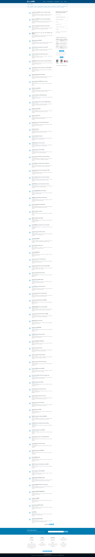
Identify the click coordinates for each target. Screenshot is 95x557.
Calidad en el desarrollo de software (37, 211)
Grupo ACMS (35, 444)
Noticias (67, 4)
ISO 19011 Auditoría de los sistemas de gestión (38, 334)
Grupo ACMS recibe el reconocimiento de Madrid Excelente (40, 122)
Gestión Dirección (54, 6)
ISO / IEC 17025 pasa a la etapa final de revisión (38, 286)
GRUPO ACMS (35, 13)
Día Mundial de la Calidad (35, 129)
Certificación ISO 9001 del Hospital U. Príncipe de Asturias (40, 484)
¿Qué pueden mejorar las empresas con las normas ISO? (40, 47)
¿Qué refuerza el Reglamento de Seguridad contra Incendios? (41, 25)
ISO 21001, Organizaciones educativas (37, 320)
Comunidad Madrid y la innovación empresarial (38, 443)
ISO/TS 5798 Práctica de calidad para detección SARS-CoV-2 (40, 163)
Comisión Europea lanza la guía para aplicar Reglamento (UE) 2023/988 (42, 33)
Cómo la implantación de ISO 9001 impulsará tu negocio (40, 81)
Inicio (64, 4)
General (28, 6)
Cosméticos (49, 6)
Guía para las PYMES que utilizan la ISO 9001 (38, 368)
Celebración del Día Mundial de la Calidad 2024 (38, 74)
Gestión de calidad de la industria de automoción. (39, 395)
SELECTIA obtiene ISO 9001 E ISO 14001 (37, 518)
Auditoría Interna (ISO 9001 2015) (36, 327)
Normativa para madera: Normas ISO (37, 347)
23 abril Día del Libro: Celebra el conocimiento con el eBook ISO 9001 (41, 67)
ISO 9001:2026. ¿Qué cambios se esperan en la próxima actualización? (42, 60)
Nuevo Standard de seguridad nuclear (37, 245)
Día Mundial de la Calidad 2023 (36, 88)
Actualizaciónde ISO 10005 (35, 238)
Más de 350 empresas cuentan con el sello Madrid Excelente (40, 436)
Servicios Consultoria (50, 1)
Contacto (65, 1)
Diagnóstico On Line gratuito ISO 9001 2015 (38, 450)
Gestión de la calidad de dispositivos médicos (38, 272)
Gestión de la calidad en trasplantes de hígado (38, 354)
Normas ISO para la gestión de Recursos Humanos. (39, 388)
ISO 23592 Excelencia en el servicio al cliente (38, 142)
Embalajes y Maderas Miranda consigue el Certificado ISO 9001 (40, 265)
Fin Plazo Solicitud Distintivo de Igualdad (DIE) (38, 204)
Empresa (44, 1)
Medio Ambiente (59, 6)
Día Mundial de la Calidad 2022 (36, 108)
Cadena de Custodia (41, 6)
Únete (61, 1)
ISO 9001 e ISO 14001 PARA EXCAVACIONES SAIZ (38, 491)
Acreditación (35, 6)
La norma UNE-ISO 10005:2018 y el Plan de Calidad (39, 190)
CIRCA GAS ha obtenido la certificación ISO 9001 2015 (39, 416)
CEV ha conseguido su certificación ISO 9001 (38, 470)
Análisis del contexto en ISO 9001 (36, 409)
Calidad (45, 6)
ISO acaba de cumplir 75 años (36, 115)
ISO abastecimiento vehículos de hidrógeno (38, 402)
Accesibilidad (31, 6)
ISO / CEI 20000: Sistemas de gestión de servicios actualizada (40, 224)
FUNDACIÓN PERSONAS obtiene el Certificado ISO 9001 (39, 306)
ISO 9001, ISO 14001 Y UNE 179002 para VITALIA (38, 477)
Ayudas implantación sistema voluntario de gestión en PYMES (40, 170)
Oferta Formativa (57, 1)
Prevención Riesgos (65, 6)
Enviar (61, 57)
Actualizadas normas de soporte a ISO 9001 (38, 149)
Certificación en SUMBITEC (35, 498)
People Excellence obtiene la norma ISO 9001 (38, 429)
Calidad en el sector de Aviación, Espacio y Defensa (39, 361)
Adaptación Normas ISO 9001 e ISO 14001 (37, 279)
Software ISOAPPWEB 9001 (35, 252)
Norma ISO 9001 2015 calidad (36, 457)
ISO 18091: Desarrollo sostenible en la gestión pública (39, 197)
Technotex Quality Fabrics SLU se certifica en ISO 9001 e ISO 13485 (41, 101)
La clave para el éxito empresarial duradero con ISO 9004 (40, 313)
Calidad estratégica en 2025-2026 (37, 40)
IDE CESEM (35, 424)
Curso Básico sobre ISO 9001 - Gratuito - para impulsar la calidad (41, 12)
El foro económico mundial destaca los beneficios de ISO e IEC (41, 156)
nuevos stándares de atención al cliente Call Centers (39, 293)
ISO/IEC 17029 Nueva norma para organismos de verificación (40, 183)
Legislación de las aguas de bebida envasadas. (38, 231)
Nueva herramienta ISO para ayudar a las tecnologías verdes (40, 375)
